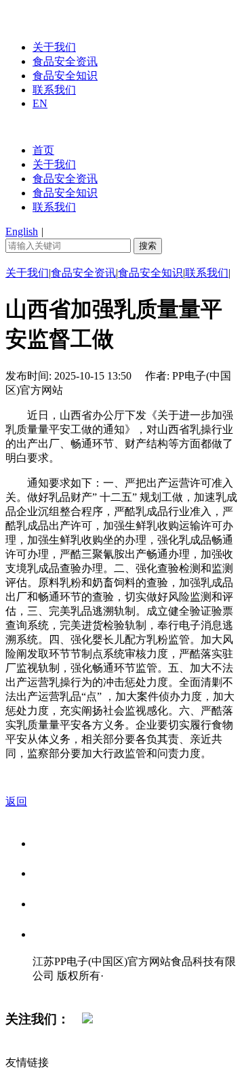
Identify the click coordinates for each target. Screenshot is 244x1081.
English (21, 231)
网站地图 (59, 990)
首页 (43, 150)
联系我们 (54, 90)
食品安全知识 (65, 75)
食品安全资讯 (65, 61)
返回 (16, 801)
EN (40, 103)
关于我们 (54, 47)
